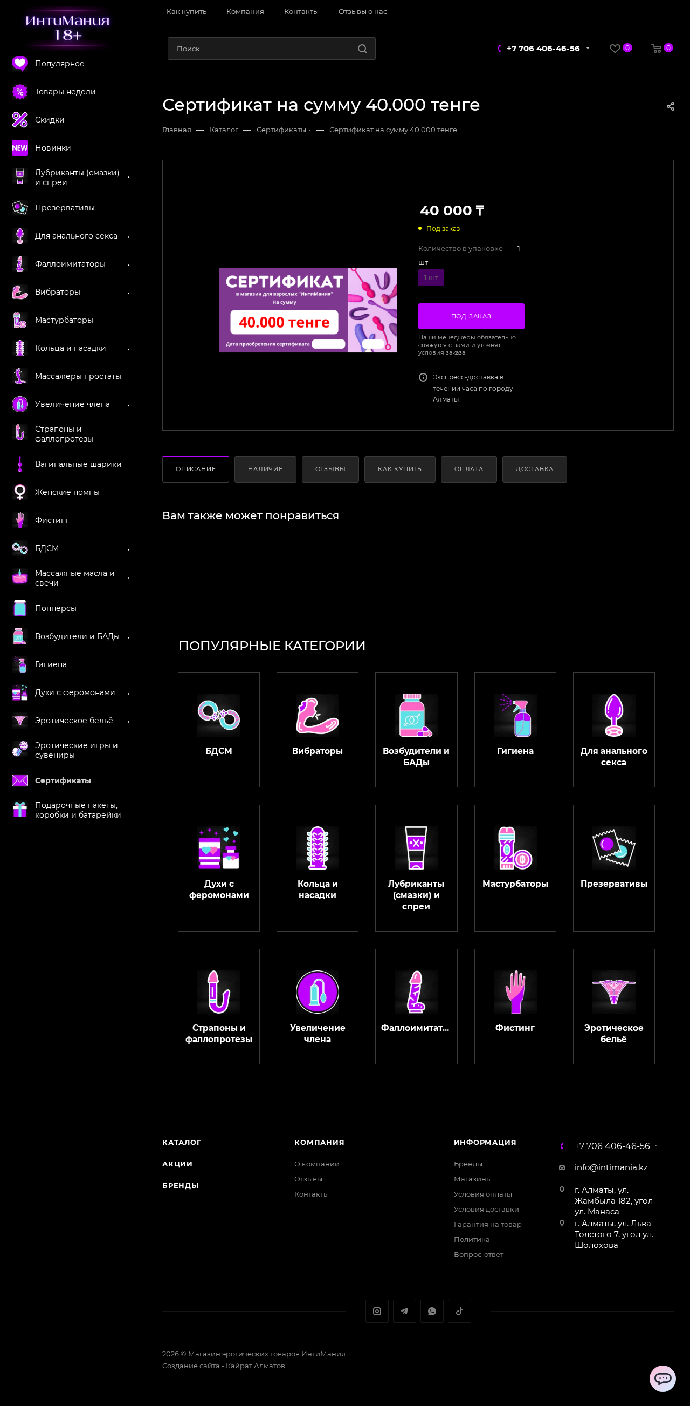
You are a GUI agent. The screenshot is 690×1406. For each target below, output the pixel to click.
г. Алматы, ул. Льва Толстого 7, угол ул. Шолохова (614, 1234)
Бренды (180, 1185)
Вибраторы (317, 751)
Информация (485, 1142)
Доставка (535, 469)
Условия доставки (486, 1209)
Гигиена (515, 751)
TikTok (459, 1311)
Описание (196, 469)
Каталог (182, 1142)
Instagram (377, 1311)
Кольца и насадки (318, 889)
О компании (317, 1163)
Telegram (404, 1311)
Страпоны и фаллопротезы (218, 1033)
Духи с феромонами (219, 889)
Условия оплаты (483, 1194)
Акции (177, 1163)
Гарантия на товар (488, 1224)
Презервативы (614, 884)
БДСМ (218, 751)
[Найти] (362, 48)
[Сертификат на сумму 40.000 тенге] (308, 310)
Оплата (469, 469)
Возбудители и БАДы (416, 756)
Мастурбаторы (515, 884)
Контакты (311, 1194)
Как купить (400, 469)
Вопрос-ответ (478, 1254)
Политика (472, 1239)
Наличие (265, 469)
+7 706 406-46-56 (543, 48)
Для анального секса (614, 756)
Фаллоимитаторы (416, 1028)
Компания (319, 1142)
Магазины (473, 1178)
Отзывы (330, 469)
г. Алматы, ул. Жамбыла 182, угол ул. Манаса (614, 1201)
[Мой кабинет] (669, 12)
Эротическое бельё (614, 1033)
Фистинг (515, 1028)
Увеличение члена (318, 1033)
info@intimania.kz (611, 1167)
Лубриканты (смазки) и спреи (416, 895)
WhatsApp (432, 1311)
